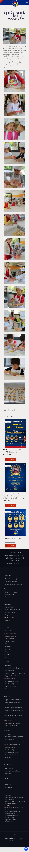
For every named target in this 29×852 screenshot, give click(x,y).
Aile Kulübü (8, 774)
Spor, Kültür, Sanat (11, 726)
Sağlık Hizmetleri (10, 641)
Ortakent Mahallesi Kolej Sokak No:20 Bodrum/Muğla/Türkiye (15, 560)
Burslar (7, 596)
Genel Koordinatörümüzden (13, 584)
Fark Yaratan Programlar (12, 723)
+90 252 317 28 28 (15, 553)
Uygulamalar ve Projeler (12, 610)
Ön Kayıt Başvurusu (11, 592)
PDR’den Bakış (9, 684)
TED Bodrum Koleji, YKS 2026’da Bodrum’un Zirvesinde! (12, 452)
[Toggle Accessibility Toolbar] (26, 849)
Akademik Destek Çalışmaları (14, 668)
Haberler (8, 620)
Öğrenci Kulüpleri (10, 686)
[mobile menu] (26, 2)
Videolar (7, 782)
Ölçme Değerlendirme (11, 681)
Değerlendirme (9, 615)
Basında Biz (8, 787)
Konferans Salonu (10, 636)
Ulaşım (7, 652)
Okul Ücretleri (9, 594)
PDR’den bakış (9, 617)
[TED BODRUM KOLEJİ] (15, 2)
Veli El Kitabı (9, 768)
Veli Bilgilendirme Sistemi (12, 771)
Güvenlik (7, 654)
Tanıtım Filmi (9, 631)
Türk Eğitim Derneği (11, 579)
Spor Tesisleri (9, 639)
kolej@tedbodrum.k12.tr (15, 555)
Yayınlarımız (8, 784)
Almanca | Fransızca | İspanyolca (15, 673)
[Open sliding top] (2, 2)
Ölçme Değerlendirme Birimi (13, 700)
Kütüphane (8, 644)
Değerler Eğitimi (10, 612)
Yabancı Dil (8, 720)
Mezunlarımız (9, 822)
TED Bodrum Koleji (11, 581)
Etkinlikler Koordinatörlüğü (13, 715)
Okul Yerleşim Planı (11, 633)
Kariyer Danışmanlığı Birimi (13, 707)
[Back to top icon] (14, 835)
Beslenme (8, 649)
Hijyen (7, 657)
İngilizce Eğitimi (9, 607)
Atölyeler (8, 646)
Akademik (8, 604)
